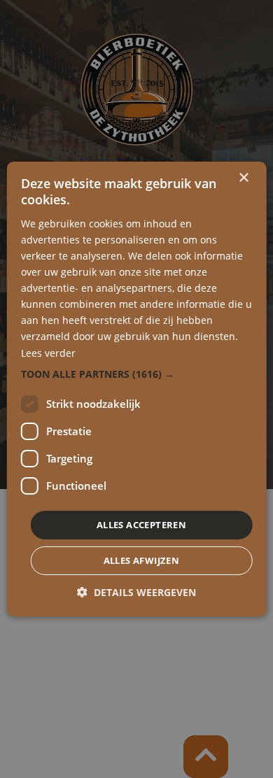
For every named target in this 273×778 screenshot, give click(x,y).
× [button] (243, 178)
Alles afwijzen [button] (142, 560)
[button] (137, 374)
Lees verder (48, 352)
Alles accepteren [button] (141, 524)
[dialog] (136, 389)
